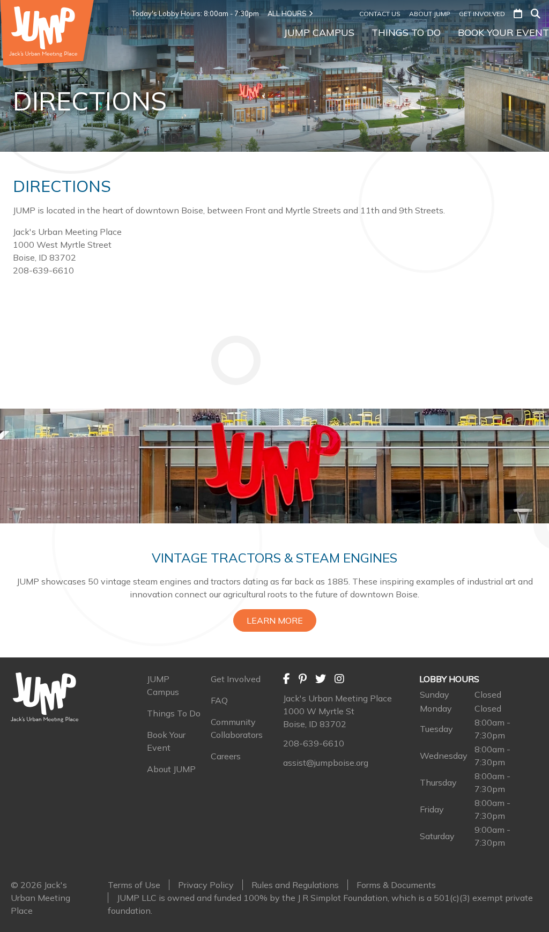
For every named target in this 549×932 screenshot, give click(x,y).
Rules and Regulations (295, 884)
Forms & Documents (396, 884)
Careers (226, 756)
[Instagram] (339, 679)
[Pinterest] (303, 679)
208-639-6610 (313, 743)
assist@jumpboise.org (325, 762)
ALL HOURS (287, 13)
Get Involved (482, 14)
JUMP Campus (319, 32)
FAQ (219, 700)
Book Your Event (503, 32)
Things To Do (406, 32)
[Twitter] (320, 679)
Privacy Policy (206, 884)
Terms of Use (134, 884)
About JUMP (429, 14)
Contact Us (379, 14)
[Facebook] (286, 679)
